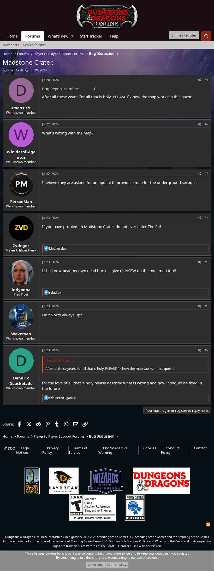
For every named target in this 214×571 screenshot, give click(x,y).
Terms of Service (78, 450)
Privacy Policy (50, 450)
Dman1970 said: (57, 360)
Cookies (149, 448)
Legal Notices (23, 450)
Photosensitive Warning (113, 450)
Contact (200, 448)
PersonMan (21, 201)
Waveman (21, 333)
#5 (207, 262)
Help (114, 36)
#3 (207, 173)
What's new (58, 36)
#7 (207, 350)
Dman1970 (14, 70)
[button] (72, 36)
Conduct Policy (170, 450)
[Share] (199, 80)
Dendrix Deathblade (21, 380)
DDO (11, 448)
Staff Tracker (91, 36)
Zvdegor (21, 245)
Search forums (34, 44)
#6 (207, 306)
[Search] (206, 36)
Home (12, 36)
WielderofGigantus (21, 154)
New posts (11, 44)
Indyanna (21, 289)
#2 (207, 124)
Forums (32, 36)
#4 (207, 218)
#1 (207, 80)
